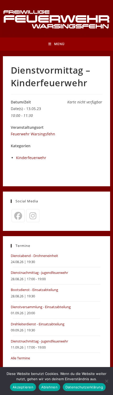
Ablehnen (49, 387)
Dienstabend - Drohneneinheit (34, 255)
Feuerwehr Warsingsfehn (33, 133)
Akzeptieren (23, 387)
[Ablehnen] (106, 381)
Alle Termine (20, 358)
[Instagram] (32, 215)
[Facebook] (18, 215)
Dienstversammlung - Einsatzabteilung (41, 306)
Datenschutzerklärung (84, 387)
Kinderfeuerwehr (31, 157)
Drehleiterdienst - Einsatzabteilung (37, 324)
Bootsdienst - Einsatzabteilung (34, 289)
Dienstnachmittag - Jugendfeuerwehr (39, 272)
